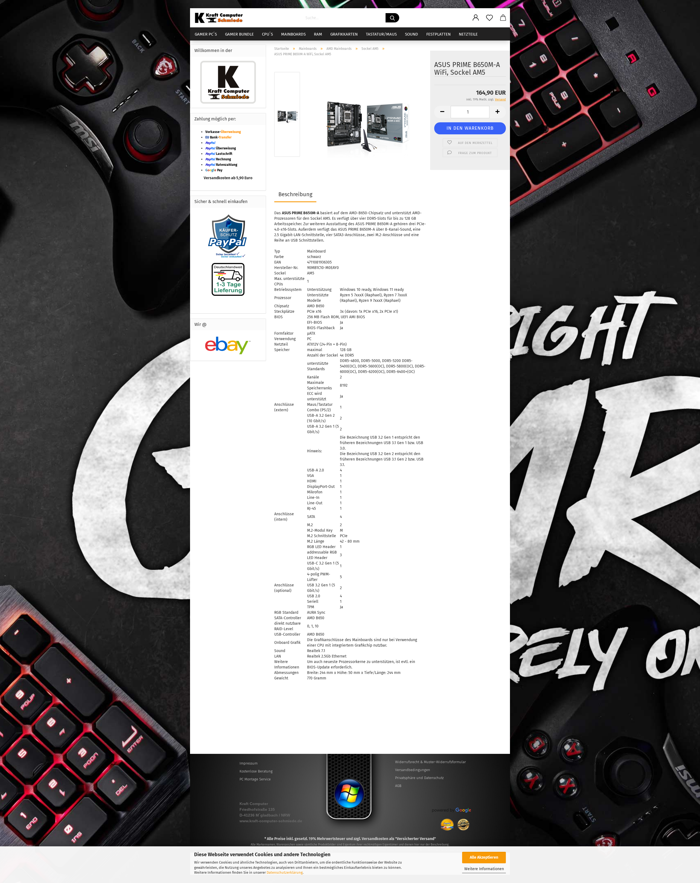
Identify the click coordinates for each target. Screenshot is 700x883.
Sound (411, 34)
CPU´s (267, 34)
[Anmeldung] (476, 17)
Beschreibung (295, 194)
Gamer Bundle (239, 34)
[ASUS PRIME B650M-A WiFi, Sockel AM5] (365, 115)
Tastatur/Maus (381, 34)
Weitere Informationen (484, 869)
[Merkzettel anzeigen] (489, 17)
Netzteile (468, 34)
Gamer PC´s (206, 34)
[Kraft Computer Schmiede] (221, 17)
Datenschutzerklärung (285, 872)
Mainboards (293, 34)
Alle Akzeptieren (484, 857)
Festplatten (438, 34)
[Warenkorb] (503, 17)
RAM (318, 34)
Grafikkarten (344, 34)
